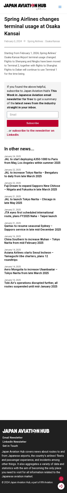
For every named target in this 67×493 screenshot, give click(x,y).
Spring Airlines (35, 41)
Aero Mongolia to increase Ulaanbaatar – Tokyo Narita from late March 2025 (30, 271)
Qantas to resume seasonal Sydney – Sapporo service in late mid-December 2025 (32, 227)
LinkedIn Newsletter (14, 441)
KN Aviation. (47, 482)
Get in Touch (10, 445)
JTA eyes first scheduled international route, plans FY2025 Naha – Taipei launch (30, 214)
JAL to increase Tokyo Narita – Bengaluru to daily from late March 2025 (31, 174)
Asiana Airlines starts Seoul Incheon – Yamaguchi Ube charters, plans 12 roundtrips (28, 256)
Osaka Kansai (52, 41)
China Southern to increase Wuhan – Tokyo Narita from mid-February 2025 (32, 241)
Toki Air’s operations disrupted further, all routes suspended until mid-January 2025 (31, 284)
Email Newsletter (13, 437)
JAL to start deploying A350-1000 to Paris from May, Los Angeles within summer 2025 (32, 161)
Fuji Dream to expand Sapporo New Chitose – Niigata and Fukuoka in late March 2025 (32, 187)
